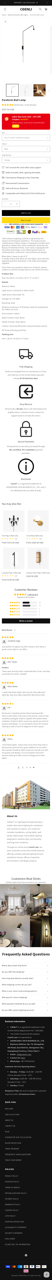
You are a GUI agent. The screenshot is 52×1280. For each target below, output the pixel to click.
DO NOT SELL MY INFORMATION (17, 1244)
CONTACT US (10, 1126)
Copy (15, 126)
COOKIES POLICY (11, 1210)
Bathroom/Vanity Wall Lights (18, 15)
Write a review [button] (26, 621)
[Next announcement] (47, 3)
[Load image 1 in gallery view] (12, 90)
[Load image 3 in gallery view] (39, 90)
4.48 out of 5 (33, 594)
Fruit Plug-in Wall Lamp (10, 536)
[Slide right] (49, 91)
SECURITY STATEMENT (13, 1233)
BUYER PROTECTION (13, 1143)
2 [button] (22, 767)
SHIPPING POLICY (12, 1182)
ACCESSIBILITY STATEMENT (16, 1227)
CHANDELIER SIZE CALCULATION (18, 1137)
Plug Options (6, 155)
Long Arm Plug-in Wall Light (11, 573)
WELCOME (9, 1109)
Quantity (5, 199)
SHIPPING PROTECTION (14, 1222)
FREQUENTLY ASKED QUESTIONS (18, 1154)
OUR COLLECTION (12, 1114)
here (23, 1058)
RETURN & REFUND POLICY (16, 1193)
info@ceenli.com (24, 1054)
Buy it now (26, 220)
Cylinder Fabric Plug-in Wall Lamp (38, 573)
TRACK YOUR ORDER (13, 1160)
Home (4, 15)
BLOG (7, 1131)
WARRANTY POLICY (12, 1204)
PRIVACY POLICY (11, 1176)
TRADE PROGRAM (12, 1149)
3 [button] (26, 767)
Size (3, 133)
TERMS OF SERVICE (12, 1187)
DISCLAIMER (10, 1239)
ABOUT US (9, 1120)
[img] (8, 637)
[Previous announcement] (4, 3)
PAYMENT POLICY (12, 1199)
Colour (4, 144)
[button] (5, 9)
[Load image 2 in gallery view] (26, 90)
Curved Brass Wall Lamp (34, 536)
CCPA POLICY (10, 1216)
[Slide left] (3, 91)
